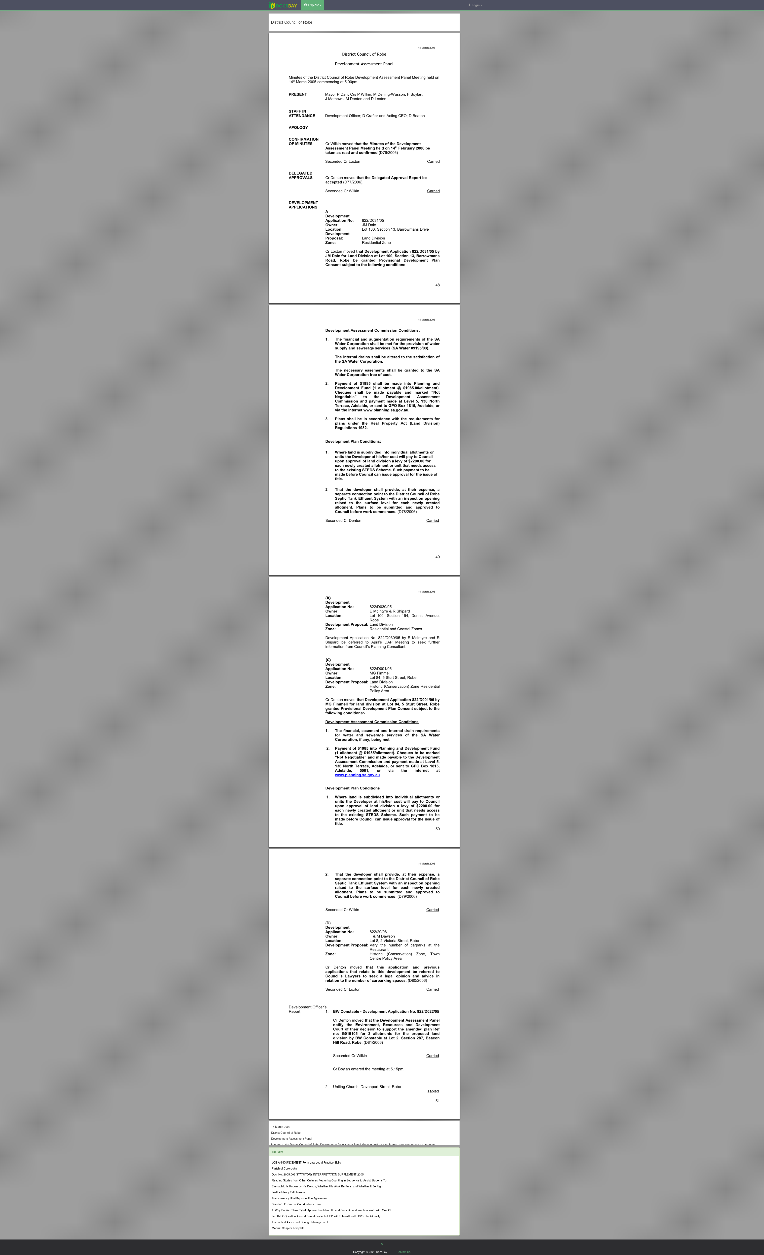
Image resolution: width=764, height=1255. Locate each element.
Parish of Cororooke (284, 1168)
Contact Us (403, 1252)
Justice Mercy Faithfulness (288, 1192)
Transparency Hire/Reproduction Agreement (299, 1198)
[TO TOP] (382, 1244)
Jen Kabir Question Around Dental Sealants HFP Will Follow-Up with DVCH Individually (326, 1216)
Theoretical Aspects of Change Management (300, 1222)
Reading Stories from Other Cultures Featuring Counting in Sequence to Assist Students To (329, 1180)
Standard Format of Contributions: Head (297, 1204)
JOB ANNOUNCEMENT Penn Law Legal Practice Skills (306, 1162)
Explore (313, 5)
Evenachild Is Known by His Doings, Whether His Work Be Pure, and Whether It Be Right (327, 1186)
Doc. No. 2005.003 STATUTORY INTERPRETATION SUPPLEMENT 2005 (318, 1174)
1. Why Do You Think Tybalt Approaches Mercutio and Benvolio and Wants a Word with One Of (331, 1210)
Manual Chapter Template (288, 1228)
